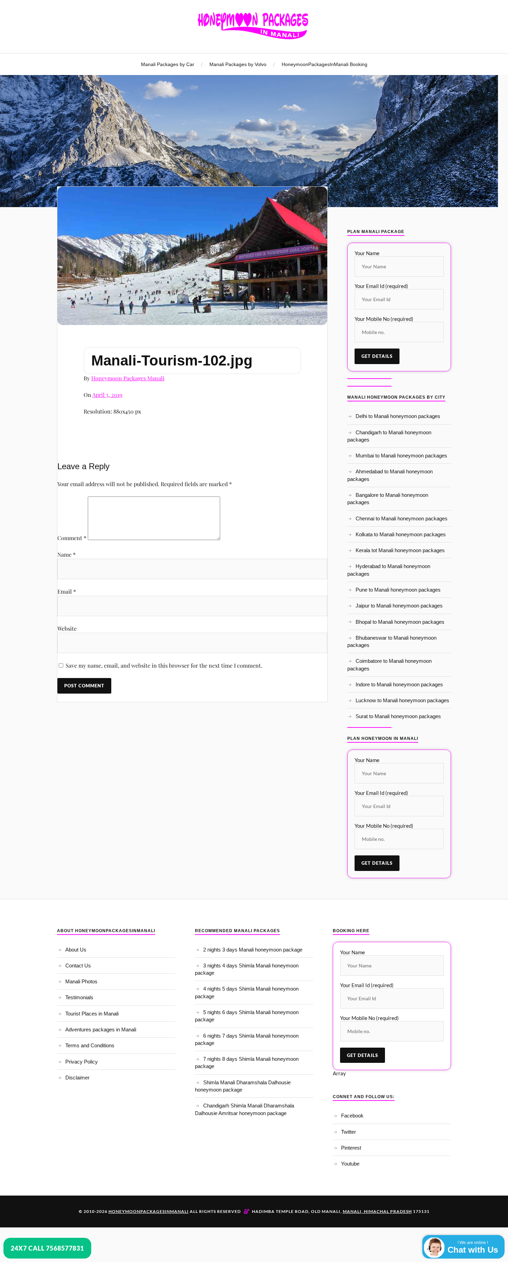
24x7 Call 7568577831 (47, 1248)
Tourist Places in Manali (92, 1014)
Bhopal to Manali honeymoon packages (400, 622)
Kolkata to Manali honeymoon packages (401, 534)
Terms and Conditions (89, 1045)
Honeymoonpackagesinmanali (149, 1211)
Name (66, 554)
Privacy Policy (81, 1062)
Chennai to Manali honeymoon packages (402, 518)
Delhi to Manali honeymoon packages (398, 416)
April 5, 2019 (107, 394)
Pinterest (351, 1148)
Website (67, 628)
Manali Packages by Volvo (237, 64)
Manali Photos (81, 981)
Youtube (350, 1164)
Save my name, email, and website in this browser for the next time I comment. (164, 665)
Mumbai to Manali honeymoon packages (401, 455)
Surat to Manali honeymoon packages (398, 716)
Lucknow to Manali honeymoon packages (402, 700)
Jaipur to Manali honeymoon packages (399, 606)
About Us (75, 950)
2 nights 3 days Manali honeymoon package (252, 950)
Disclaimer (77, 1077)
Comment (71, 537)
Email (66, 591)
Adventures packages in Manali (100, 1029)
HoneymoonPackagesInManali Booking (324, 64)
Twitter (348, 1132)
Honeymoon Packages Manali (127, 378)
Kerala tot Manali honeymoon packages (400, 550)
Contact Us (78, 965)
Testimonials (79, 997)
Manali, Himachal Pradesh (377, 1211)
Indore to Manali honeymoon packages (399, 684)
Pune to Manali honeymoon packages (398, 590)
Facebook (352, 1116)
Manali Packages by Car (167, 64)
